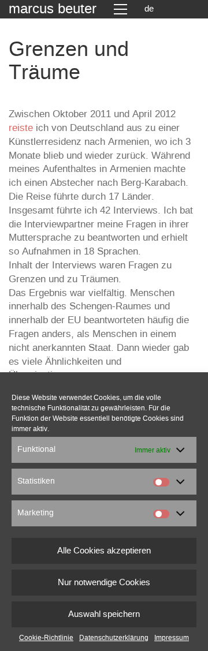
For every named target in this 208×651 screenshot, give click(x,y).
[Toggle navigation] (120, 9)
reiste (21, 128)
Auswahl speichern (104, 614)
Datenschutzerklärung (113, 637)
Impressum (171, 637)
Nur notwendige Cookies (104, 582)
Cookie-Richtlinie (46, 637)
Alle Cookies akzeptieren (104, 551)
